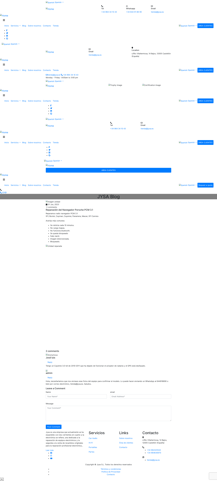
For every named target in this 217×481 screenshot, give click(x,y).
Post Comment (53, 427)
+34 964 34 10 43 (109, 12)
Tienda (56, 26)
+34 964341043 (154, 450)
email (112, 392)
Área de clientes (126, 443)
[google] (110, 38)
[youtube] (67, 458)
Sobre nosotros (34, 26)
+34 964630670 (154, 453)
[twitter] (110, 33)
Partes (91, 452)
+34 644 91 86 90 (134, 12)
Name (48, 392)
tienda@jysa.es (157, 12)
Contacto (47, 26)
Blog (24, 26)
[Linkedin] (110, 35)
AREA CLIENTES (205, 26)
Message (49, 403)
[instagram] (67, 455)
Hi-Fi (91, 443)
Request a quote (205, 185)
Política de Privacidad (110, 472)
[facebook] (67, 453)
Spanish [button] (58, 2)
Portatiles (93, 447)
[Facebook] (110, 30)
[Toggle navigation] (4, 20)
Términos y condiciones (111, 469)
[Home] (50, 9)
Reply (50, 362)
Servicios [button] (15, 26)
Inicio (6, 26)
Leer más (50, 450)
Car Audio (93, 438)
